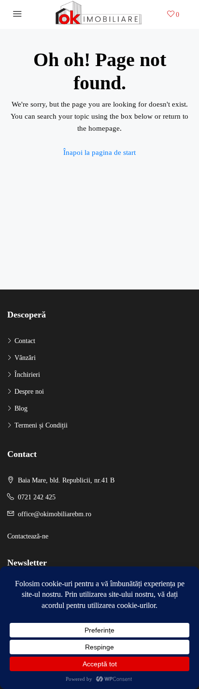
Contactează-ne (27, 536)
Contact (24, 340)
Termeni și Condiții (41, 425)
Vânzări (25, 357)
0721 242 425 (37, 497)
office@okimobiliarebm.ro (54, 514)
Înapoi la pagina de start (99, 152)
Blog (21, 408)
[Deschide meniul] (17, 14)
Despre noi (29, 391)
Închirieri (27, 374)
